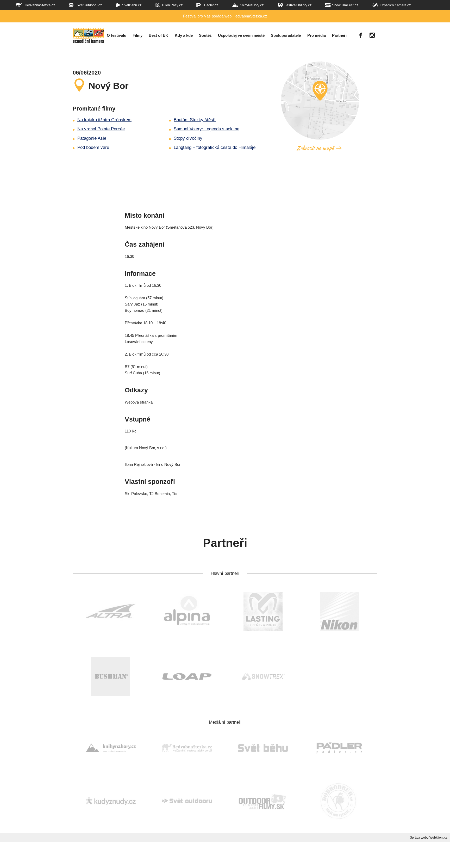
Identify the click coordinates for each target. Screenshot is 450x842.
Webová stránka (139, 402)
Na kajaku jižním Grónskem (104, 119)
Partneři (339, 35)
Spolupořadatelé (286, 35)
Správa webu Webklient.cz (428, 837)
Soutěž (205, 35)
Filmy (137, 35)
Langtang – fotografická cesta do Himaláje (214, 147)
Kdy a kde (184, 35)
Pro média (316, 35)
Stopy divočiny (188, 138)
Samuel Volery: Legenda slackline (206, 128)
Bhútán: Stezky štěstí (195, 119)
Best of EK (158, 35)
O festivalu (116, 35)
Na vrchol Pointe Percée (101, 128)
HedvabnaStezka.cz (250, 16)
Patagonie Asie (91, 138)
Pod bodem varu (93, 147)
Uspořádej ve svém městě (241, 35)
